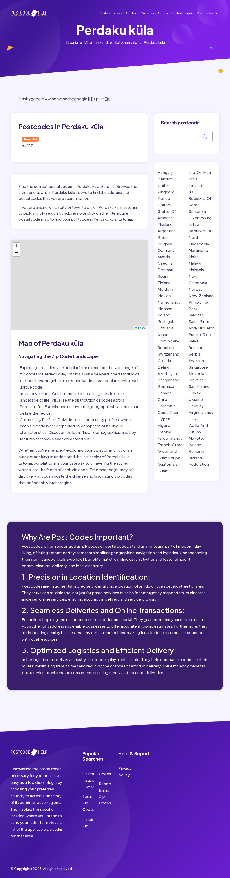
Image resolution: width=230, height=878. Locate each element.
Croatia (164, 360)
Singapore (198, 366)
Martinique (198, 250)
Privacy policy (125, 771)
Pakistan (196, 314)
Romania (196, 451)
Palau (193, 340)
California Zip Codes (88, 780)
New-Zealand (201, 295)
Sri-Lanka (197, 211)
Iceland (195, 185)
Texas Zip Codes (88, 803)
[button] (16, 246)
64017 (27, 145)
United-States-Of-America (168, 211)
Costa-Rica (168, 412)
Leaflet (141, 328)
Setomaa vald (125, 42)
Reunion (196, 347)
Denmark (166, 269)
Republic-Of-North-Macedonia (201, 237)
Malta (194, 256)
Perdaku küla (154, 42)
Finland (164, 282)
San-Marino (199, 386)
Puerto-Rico (200, 334)
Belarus (164, 366)
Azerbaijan (167, 373)
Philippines (199, 302)
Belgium (165, 178)
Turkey (195, 392)
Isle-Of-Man (200, 172)
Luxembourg (200, 217)
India (193, 178)
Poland (164, 314)
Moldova (165, 289)
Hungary (165, 172)
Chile (162, 399)
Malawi (195, 263)
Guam (163, 470)
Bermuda (166, 386)
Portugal (165, 321)
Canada (164, 392)
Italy (193, 191)
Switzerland (168, 353)
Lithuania (166, 327)
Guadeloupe (169, 457)
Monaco (165, 308)
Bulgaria (165, 243)
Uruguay (196, 405)
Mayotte (196, 438)
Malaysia (196, 269)
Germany (166, 250)
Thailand (165, 224)
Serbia (195, 353)
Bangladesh (168, 379)
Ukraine (196, 399)
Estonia (71, 42)
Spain (163, 276)
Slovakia (196, 379)
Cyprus (164, 418)
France (164, 198)
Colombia (167, 405)
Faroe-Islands (170, 438)
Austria (164, 256)
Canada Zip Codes (154, 13)
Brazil (163, 237)
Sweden (196, 360)
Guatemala (167, 464)
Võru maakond (96, 42)
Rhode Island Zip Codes (105, 793)
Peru (193, 308)
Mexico (164, 295)
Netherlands (169, 302)
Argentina (166, 230)
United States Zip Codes (118, 13)
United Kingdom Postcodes (192, 13)
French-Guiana (171, 444)
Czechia (165, 263)
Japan (163, 334)
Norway (196, 289)
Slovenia (196, 373)
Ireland (195, 444)
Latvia (194, 224)
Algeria (164, 425)
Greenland (167, 451)
